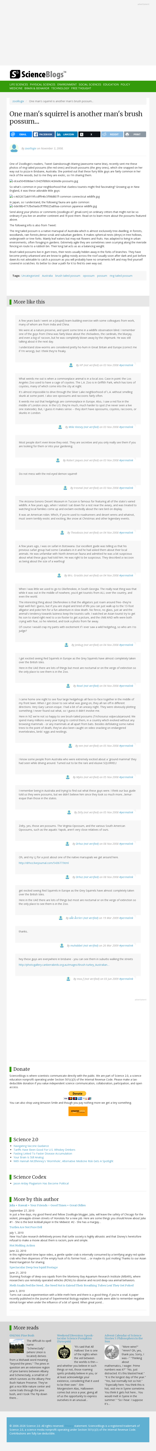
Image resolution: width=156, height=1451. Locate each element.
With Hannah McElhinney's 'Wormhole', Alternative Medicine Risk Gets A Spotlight (63, 1161)
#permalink (126, 365)
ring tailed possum (121, 275)
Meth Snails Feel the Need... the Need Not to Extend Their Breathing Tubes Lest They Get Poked (72, 1285)
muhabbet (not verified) (84, 945)
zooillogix (18, 101)
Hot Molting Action (22, 1245)
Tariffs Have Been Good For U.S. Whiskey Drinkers (44, 1149)
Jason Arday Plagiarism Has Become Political (41, 1183)
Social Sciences (90, 84)
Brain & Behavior (36, 88)
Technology (60, 88)
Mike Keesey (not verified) (84, 427)
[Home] (32, 74)
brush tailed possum (67, 275)
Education (111, 84)
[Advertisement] (78, 33)
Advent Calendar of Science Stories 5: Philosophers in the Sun (124, 1338)
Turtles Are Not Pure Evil (26, 1227)
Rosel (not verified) (88, 686)
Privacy (69, 1426)
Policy (125, 84)
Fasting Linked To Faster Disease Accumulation (43, 1153)
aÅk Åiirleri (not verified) (83, 918)
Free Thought (81, 88)
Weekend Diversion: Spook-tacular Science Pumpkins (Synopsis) (75, 1338)
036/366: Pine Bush (22, 1335)
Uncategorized (30, 275)
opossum (89, 275)
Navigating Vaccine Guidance (31, 1146)
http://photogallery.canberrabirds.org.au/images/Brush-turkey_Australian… (64, 965)
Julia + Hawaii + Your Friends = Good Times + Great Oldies (48, 1205)
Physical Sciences (42, 84)
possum (102, 275)
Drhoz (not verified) (87, 843)
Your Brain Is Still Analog (29, 1157)
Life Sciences (19, 84)
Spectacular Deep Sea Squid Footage (34, 1267)
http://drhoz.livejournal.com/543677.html (44, 863)
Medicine (16, 88)
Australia (47, 275)
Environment (67, 84)
